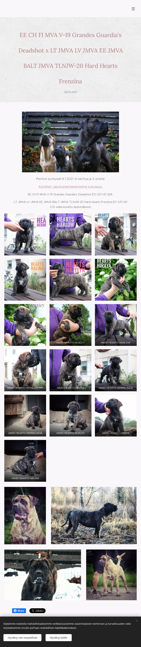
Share (21, 610)
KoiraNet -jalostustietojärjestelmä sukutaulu (70, 187)
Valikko (133, 8)
